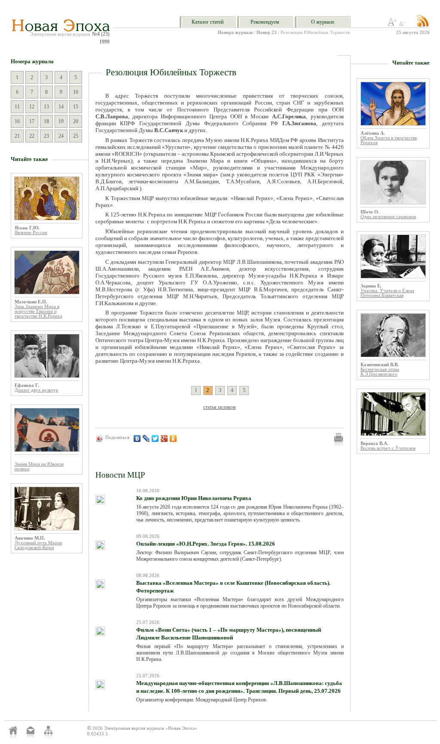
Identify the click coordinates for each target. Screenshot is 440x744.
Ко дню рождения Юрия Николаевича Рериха (193, 498)
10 (75, 92)
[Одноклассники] (173, 438)
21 (17, 136)
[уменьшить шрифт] (403, 25)
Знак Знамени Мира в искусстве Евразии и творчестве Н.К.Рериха (38, 311)
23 (46, 136)
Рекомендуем (265, 22)
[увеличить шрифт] (392, 25)
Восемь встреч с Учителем (388, 448)
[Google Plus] (164, 438)
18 (46, 121)
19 (61, 121)
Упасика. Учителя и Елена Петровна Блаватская (387, 293)
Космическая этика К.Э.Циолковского (380, 372)
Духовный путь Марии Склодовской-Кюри (38, 545)
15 (75, 107)
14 (61, 107)
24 (61, 136)
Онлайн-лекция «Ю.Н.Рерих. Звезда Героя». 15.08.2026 (205, 543)
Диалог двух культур (36, 390)
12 (31, 107)
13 (46, 107)
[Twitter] (155, 438)
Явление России (31, 232)
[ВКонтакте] (137, 438)
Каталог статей (207, 22)
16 (17, 121)
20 (75, 121)
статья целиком (219, 407)
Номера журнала (235, 32)
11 (17, 107)
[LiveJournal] (146, 438)
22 (31, 136)
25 (75, 136)
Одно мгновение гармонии (388, 216)
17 (31, 121)
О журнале (322, 22)
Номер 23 (267, 32)
